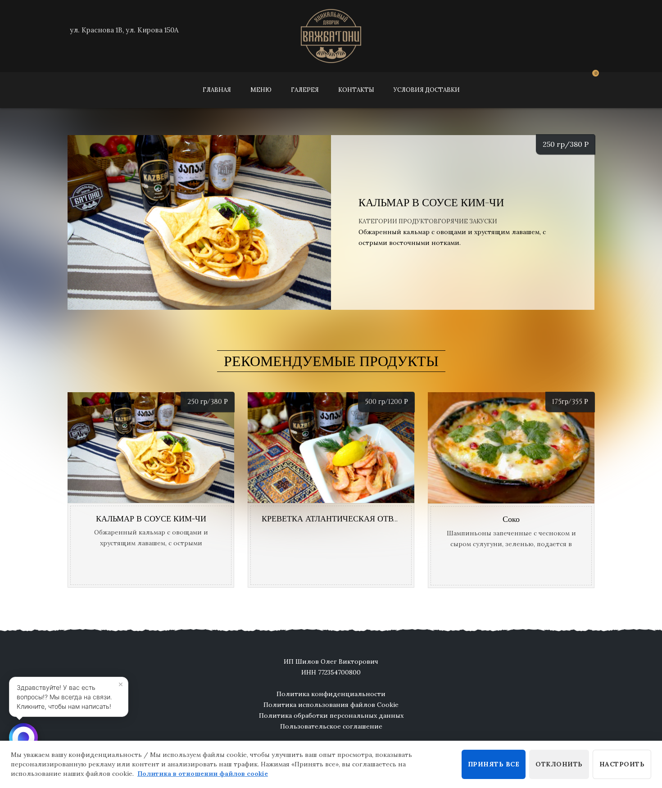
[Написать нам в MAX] (23, 737)
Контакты (356, 90)
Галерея (305, 90)
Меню (261, 90)
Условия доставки (427, 90)
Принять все (494, 764)
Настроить (622, 764)
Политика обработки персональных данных (331, 715)
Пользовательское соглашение (331, 726)
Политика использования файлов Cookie (331, 705)
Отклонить (559, 764)
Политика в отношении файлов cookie (202, 774)
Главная (217, 90)
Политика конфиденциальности (331, 694)
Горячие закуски (467, 221)
